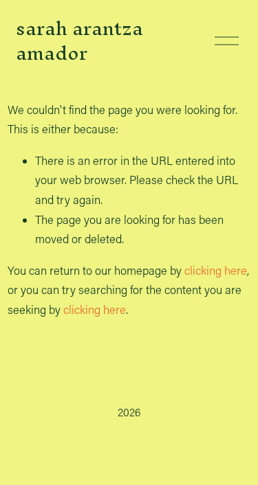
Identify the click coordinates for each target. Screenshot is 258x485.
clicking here (215, 270)
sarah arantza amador (79, 40)
